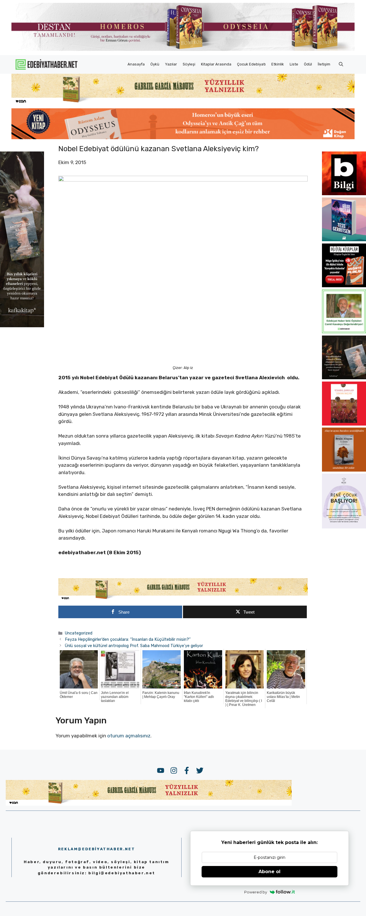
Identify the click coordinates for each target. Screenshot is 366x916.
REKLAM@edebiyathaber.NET (96, 849)
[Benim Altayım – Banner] (344, 470)
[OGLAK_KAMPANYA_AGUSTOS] (344, 424)
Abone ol (269, 871)
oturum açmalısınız (128, 736)
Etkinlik (277, 64)
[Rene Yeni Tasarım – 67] (344, 527)
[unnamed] (344, 193)
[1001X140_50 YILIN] (183, 49)
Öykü (154, 64)
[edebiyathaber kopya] (183, 137)
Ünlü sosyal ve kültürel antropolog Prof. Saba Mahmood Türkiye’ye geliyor (134, 645)
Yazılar (171, 64)
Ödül (308, 64)
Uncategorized (78, 633)
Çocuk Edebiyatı (251, 64)
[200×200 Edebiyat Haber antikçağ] (344, 377)
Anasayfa (136, 64)
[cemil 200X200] (344, 331)
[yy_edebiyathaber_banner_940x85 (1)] (183, 103)
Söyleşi (189, 64)
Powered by (255, 892)
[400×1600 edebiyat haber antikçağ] (22, 325)
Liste (294, 64)
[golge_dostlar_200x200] (344, 239)
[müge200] (344, 285)
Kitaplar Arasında (216, 64)
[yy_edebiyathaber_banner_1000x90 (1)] (183, 599)
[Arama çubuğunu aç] (341, 64)
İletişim (324, 64)
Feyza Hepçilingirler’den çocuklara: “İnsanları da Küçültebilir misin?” (128, 639)
